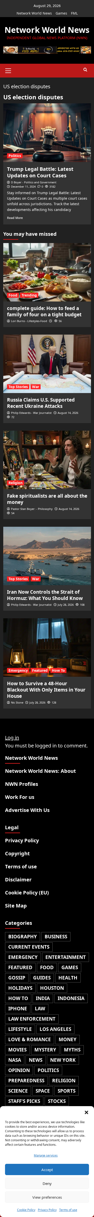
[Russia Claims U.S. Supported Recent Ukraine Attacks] (47, 364)
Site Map (16, 905)
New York (63, 1060)
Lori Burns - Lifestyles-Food (29, 321)
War (35, 386)
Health (67, 977)
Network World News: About (40, 771)
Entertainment (65, 957)
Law (40, 1008)
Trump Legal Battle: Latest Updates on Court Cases (40, 172)
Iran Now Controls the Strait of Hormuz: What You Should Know (45, 595)
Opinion (19, 1070)
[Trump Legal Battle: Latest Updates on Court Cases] (47, 132)
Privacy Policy (47, 1210)
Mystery (45, 1049)
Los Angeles (55, 1029)
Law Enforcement (31, 1019)
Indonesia (71, 998)
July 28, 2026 (66, 604)
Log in (12, 737)
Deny (47, 1183)
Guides (42, 977)
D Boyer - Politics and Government (33, 182)
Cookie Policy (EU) (27, 892)
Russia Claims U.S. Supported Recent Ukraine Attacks (41, 403)
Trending (29, 295)
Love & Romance (29, 1039)
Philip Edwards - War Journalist (31, 413)
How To (58, 670)
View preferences (47, 1197)
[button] (86, 1112)
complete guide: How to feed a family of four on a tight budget (44, 311)
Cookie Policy (26, 1210)
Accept (47, 1169)
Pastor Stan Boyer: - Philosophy (32, 509)
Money (67, 1039)
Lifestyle (20, 1029)
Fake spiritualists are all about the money (47, 499)
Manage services (46, 1155)
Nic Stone (17, 702)
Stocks (57, 1101)
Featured (40, 670)
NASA (14, 1060)
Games (61, 13)
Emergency (18, 670)
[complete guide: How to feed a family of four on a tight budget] (47, 272)
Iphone (17, 1008)
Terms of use (68, 1210)
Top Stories (18, 386)
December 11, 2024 (23, 186)
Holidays (20, 988)
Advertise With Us (27, 810)
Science (18, 1091)
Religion (16, 482)
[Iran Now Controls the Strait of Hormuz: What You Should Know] (47, 556)
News (35, 1060)
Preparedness (26, 1080)
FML (74, 13)
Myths (72, 1049)
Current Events (28, 947)
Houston (52, 988)
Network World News (34, 13)
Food (13, 295)
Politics (15, 155)
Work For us (19, 797)
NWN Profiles (21, 784)
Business (56, 936)
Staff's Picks (24, 1101)
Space (43, 1091)
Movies (17, 1049)
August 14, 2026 (68, 413)
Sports (66, 1091)
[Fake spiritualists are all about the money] (47, 460)
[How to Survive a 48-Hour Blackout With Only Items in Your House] (47, 647)
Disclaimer (18, 879)
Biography (22, 936)
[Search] (85, 69)
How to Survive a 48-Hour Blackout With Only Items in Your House (46, 689)
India (43, 998)
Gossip (16, 977)
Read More (15, 218)
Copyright (17, 853)
